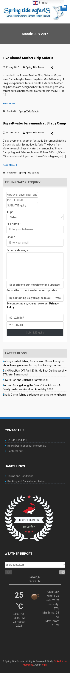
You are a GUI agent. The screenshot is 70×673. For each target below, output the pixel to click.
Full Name (14, 223)
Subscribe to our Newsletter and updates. (32, 290)
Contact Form (15, 451)
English (43, 2)
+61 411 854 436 (17, 440)
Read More (9, 103)
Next (61, 572)
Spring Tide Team (35, 67)
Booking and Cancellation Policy (26, 481)
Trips (10, 212)
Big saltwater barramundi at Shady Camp (34, 123)
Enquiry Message (17, 250)
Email (11, 237)
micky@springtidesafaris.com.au (26, 445)
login (44, 664)
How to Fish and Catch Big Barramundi (25, 379)
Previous (6, 572)
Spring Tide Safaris (29, 111)
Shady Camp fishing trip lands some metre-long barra (34, 394)
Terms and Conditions (20, 476)
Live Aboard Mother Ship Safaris (28, 58)
